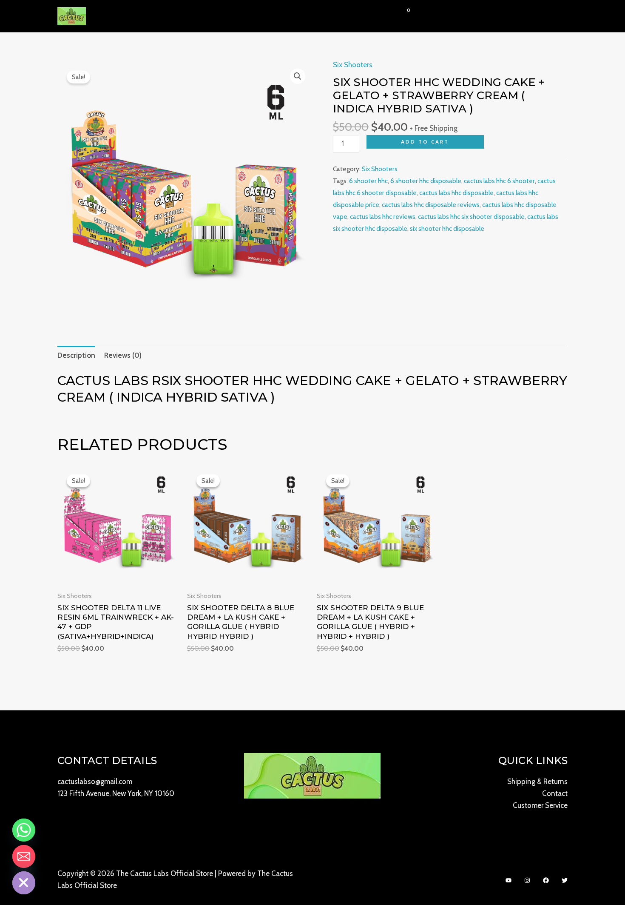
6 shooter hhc (368, 181)
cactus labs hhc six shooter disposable (471, 217)
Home (254, 16)
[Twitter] (565, 880)
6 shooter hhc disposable (425, 181)
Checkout (363, 16)
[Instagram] (527, 880)
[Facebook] (546, 880)
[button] (294, 16)
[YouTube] (508, 880)
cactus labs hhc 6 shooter (499, 181)
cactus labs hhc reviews (382, 217)
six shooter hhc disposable (447, 228)
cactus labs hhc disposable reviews (431, 205)
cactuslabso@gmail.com (94, 781)
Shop (282, 16)
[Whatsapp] (23, 830)
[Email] (23, 856)
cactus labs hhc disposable (456, 193)
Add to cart (425, 141)
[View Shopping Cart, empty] (401, 16)
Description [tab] (76, 355)
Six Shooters (352, 64)
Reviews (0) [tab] (123, 355)
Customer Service (540, 805)
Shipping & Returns (537, 781)
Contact (323, 16)
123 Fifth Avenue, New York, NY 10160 (115, 793)
